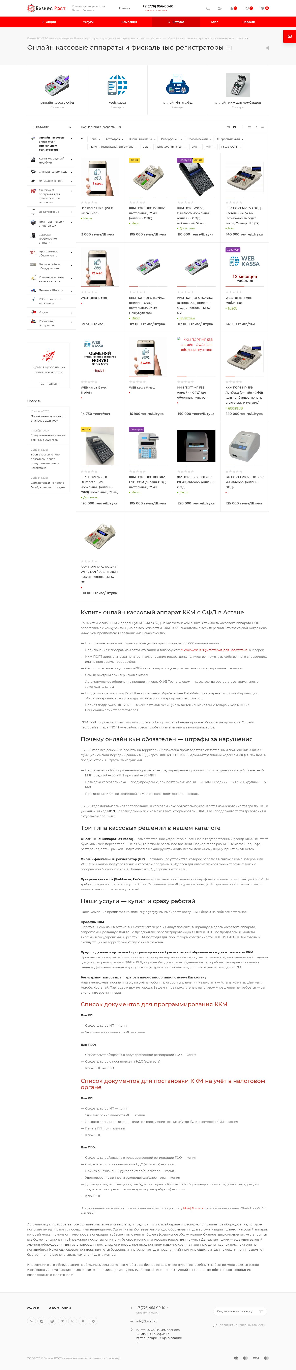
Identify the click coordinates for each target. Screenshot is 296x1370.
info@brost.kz (146, 1321)
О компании (60, 1307)
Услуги (33, 1307)
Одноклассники (83, 1321)
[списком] (256, 127)
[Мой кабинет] (219, 8)
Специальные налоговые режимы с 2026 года (48, 437)
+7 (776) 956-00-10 (158, 6)
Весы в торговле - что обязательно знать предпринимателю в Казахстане (45, 461)
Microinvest (189, 650)
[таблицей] (262, 127)
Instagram (52, 1321)
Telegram (62, 1321)
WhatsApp (93, 1321)
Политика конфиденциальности (242, 1325)
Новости (34, 401)
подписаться (48, 384)
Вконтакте (31, 1321)
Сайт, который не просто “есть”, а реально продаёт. (48, 485)
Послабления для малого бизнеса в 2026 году (48, 418)
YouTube (72, 1321)
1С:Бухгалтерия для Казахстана (223, 650)
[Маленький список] (228, 127)
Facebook (41, 1321)
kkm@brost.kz (194, 1208)
